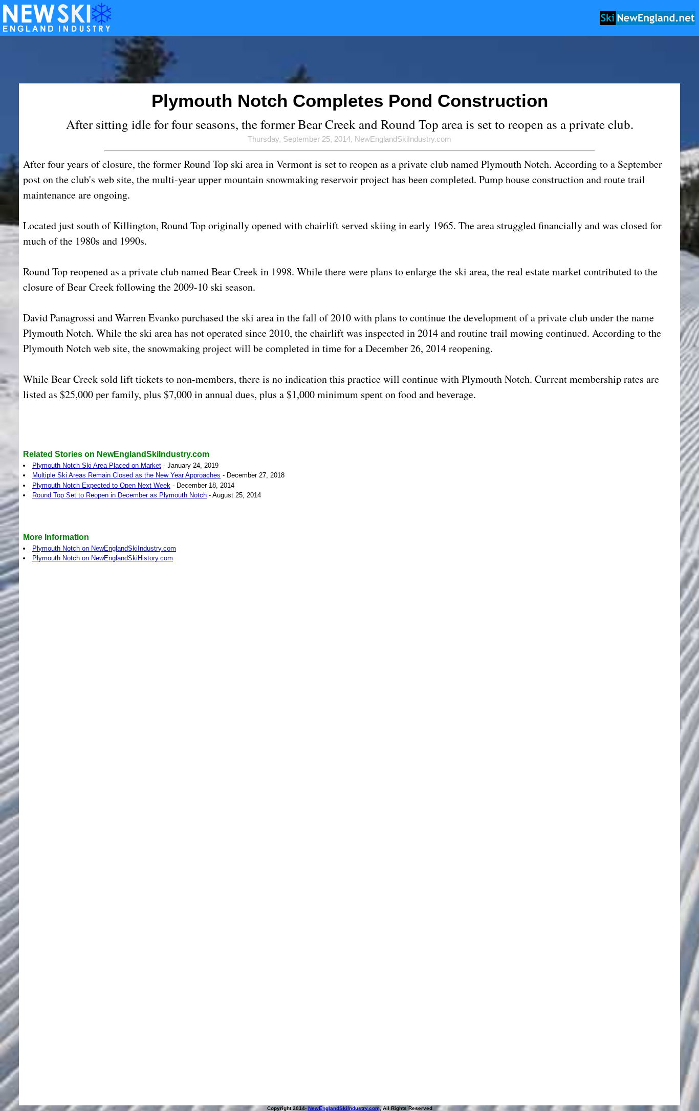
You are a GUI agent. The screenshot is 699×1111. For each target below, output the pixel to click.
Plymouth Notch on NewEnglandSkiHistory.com (102, 558)
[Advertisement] (349, 60)
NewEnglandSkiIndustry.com (344, 1108)
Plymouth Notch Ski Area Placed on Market (96, 465)
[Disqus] (349, 711)
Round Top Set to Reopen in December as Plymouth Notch (119, 495)
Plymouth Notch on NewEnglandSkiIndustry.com (104, 548)
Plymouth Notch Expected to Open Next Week (101, 485)
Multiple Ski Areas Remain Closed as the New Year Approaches (126, 475)
